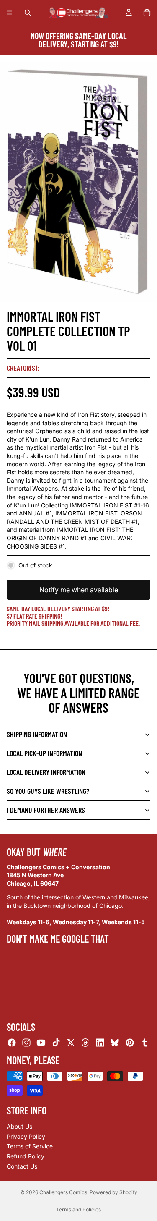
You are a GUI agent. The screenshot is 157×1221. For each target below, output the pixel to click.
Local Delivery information (46, 772)
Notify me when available (78, 590)
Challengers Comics (63, 1192)
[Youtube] (41, 1043)
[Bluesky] (115, 1043)
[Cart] (147, 12)
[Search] (27, 12)
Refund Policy (25, 1156)
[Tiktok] (56, 1043)
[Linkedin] (100, 1043)
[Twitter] (71, 1043)
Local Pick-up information (44, 753)
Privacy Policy (26, 1136)
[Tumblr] (144, 1043)
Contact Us (22, 1166)
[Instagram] (26, 1043)
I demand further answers (46, 809)
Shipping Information (37, 734)
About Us (19, 1126)
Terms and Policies (78, 1209)
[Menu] (9, 12)
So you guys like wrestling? (48, 790)
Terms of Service (30, 1146)
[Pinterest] (130, 1043)
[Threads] (85, 1043)
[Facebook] (12, 1043)
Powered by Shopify (113, 1192)
